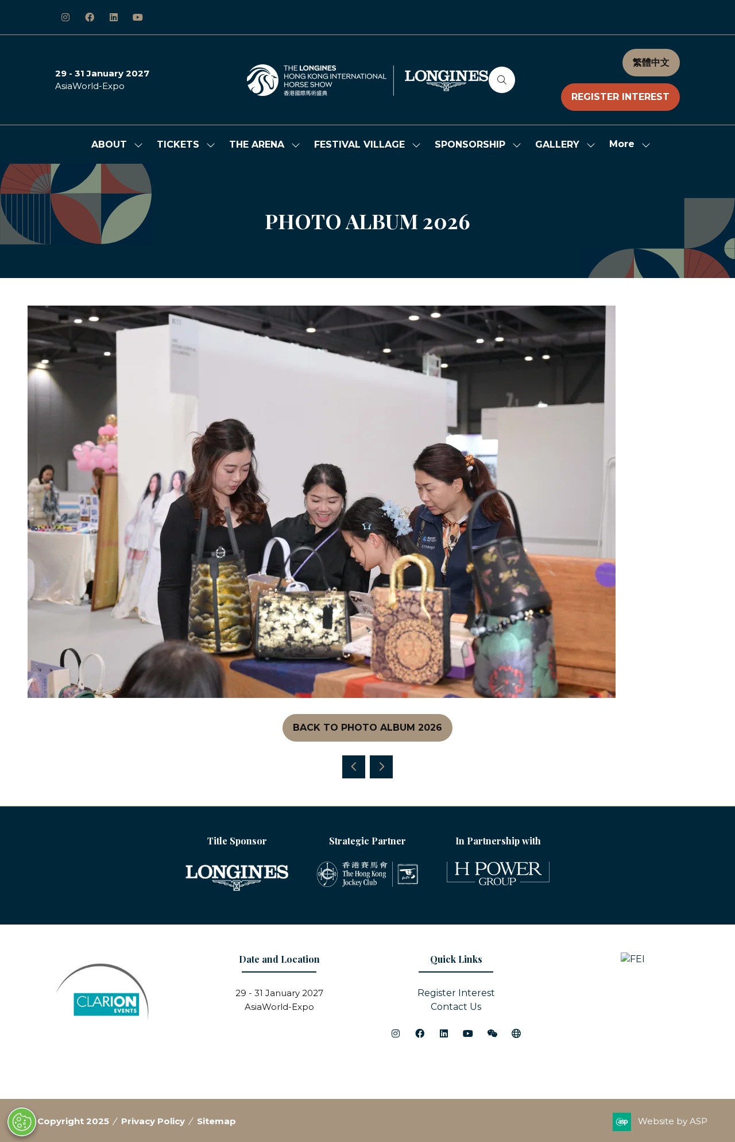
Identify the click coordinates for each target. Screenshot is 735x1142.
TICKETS (178, 144)
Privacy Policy (153, 1121)
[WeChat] (492, 1033)
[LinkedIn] (113, 17)
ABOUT (109, 144)
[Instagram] (65, 17)
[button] (502, 80)
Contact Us (456, 1006)
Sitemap (216, 1121)
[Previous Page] (353, 766)
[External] (516, 1033)
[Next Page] (381, 766)
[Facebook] (89, 17)
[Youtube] (137, 17)
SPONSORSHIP (470, 144)
